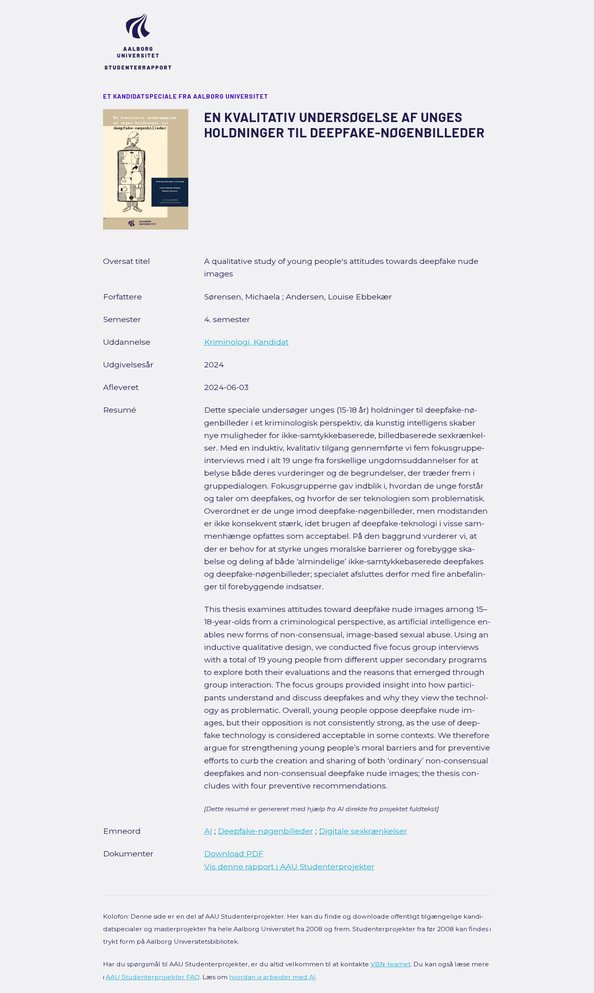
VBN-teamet (391, 964)
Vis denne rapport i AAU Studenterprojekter (289, 866)
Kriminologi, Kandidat (246, 342)
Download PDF (233, 853)
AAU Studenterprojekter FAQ (153, 977)
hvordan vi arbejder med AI (272, 977)
